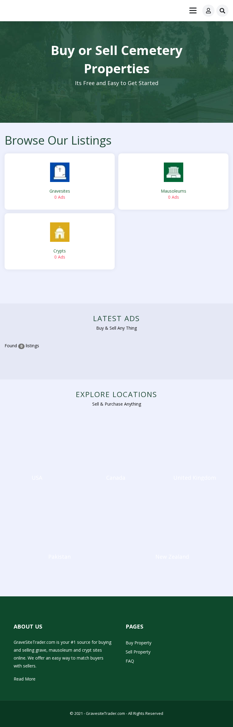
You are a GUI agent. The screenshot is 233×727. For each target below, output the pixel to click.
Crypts (59, 254)
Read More (24, 679)
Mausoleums (173, 194)
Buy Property (138, 643)
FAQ (130, 661)
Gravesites (59, 194)
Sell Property (138, 652)
